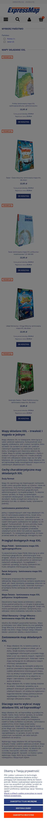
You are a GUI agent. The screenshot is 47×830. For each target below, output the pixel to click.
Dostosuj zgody (23, 808)
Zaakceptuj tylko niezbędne (23, 801)
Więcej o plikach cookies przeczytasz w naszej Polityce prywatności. (23, 794)
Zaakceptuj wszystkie (23, 815)
